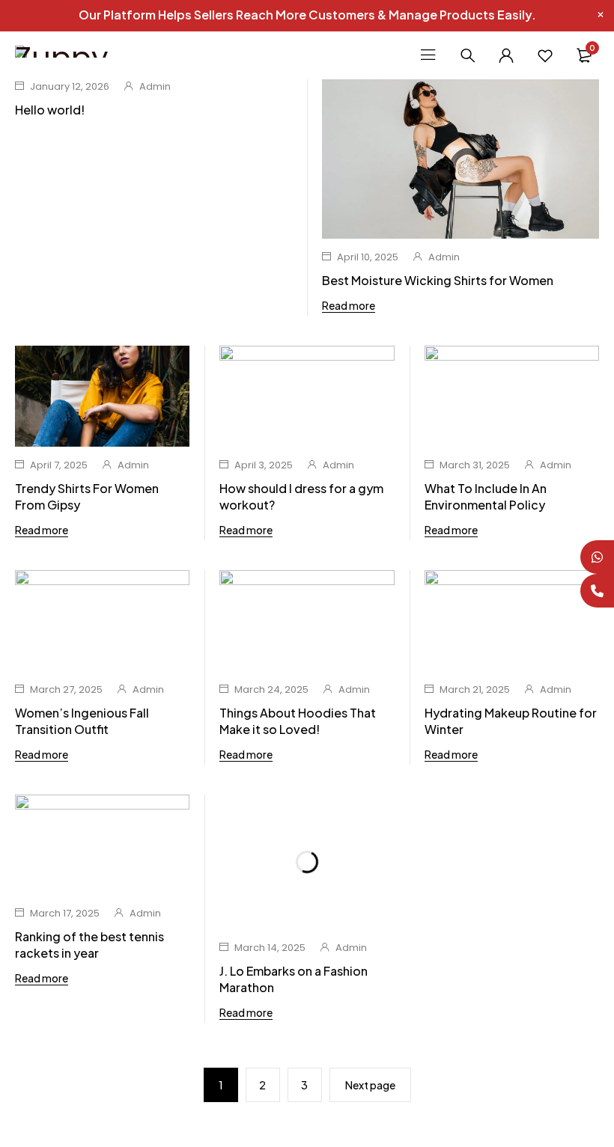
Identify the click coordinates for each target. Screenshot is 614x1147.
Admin (155, 86)
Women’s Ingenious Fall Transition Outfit (82, 721)
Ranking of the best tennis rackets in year (89, 945)
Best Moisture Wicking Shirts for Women (437, 280)
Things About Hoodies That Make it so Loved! (297, 721)
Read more (348, 305)
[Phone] (597, 591)
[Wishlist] (545, 55)
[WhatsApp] (597, 557)
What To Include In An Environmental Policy (486, 496)
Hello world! (50, 109)
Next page (370, 1085)
